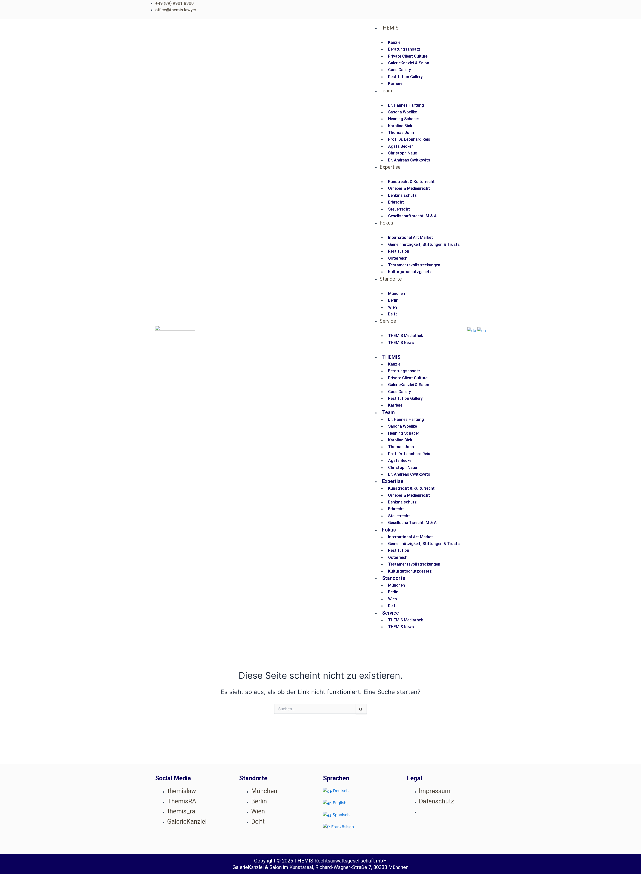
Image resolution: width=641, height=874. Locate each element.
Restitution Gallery (405, 76)
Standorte (391, 279)
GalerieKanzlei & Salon (408, 63)
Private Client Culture (407, 56)
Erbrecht (396, 202)
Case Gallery (399, 69)
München (396, 293)
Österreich (397, 258)
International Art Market (410, 237)
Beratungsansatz (404, 49)
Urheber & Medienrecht (409, 188)
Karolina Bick (400, 125)
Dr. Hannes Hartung (406, 105)
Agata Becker (400, 146)
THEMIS (389, 28)
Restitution (398, 251)
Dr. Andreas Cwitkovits (409, 160)
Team (386, 91)
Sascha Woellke (402, 112)
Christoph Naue (402, 153)
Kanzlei (394, 42)
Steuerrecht (399, 209)
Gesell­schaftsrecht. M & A (412, 216)
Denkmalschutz (402, 195)
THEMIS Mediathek (405, 335)
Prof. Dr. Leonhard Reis (409, 139)
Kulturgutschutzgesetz (410, 271)
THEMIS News (401, 342)
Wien (392, 307)
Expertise (390, 167)
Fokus (386, 223)
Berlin (393, 300)
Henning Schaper (403, 118)
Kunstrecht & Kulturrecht (411, 181)
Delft (392, 314)
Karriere (395, 83)
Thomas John (401, 132)
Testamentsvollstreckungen (414, 265)
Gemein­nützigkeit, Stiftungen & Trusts (424, 244)
